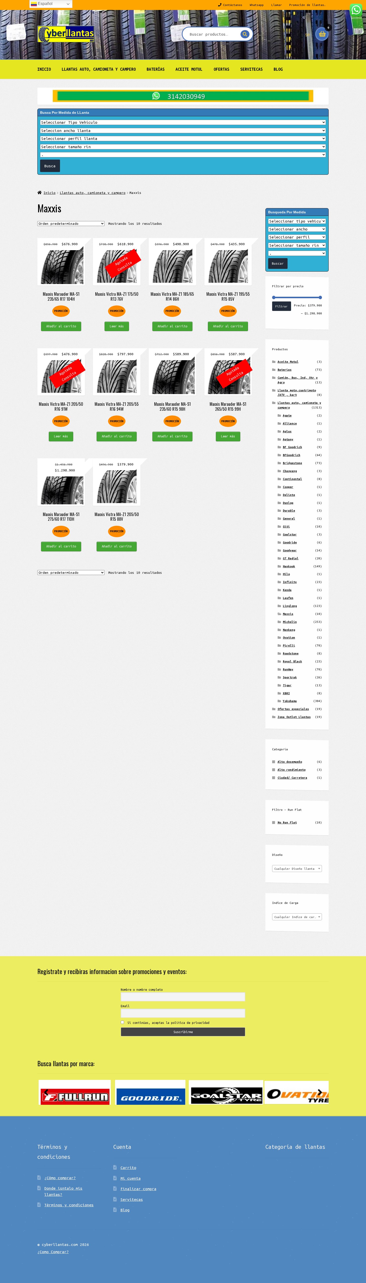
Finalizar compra (138, 1188)
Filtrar (281, 306)
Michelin (290, 621)
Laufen (288, 597)
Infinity (290, 581)
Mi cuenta (131, 1178)
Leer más (117, 326)
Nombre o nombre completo (142, 989)
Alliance (290, 423)
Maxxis (288, 613)
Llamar (276, 4)
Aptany (288, 439)
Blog (278, 69)
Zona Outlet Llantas (294, 716)
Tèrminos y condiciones (69, 1205)
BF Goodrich (292, 447)
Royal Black (292, 661)
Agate (287, 415)
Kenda (287, 589)
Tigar (287, 685)
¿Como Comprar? (53, 1251)
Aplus (287, 431)
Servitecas (251, 69)
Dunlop (288, 502)
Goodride (290, 542)
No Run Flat (287, 822)
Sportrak (290, 677)
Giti (286, 526)
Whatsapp (257, 4)
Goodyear (290, 550)
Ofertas (221, 69)
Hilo (286, 574)
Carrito (128, 1167)
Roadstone (291, 653)
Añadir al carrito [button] (61, 326)
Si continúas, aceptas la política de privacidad (167, 1022)
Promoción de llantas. (307, 4)
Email (125, 1006)
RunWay (288, 669)
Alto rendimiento (291, 769)
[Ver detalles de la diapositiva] (74, 1092)
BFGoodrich (291, 455)
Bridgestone (292, 463)
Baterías (156, 69)
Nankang (289, 629)
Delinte (289, 494)
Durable (289, 510)
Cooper (288, 486)
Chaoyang (290, 470)
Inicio (44, 69)
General (289, 518)
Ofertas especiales (293, 708)
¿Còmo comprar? (60, 1177)
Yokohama (290, 700)
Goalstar (290, 534)
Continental (292, 478)
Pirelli (289, 645)
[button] (46, 1092)
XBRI (286, 693)
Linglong (290, 605)
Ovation (289, 637)
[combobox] (297, 868)
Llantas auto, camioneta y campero (99, 69)
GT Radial (291, 558)
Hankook (289, 566)
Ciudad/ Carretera (292, 777)
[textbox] (297, 868)
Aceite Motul (189, 69)
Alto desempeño (290, 761)
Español (45, 3)
